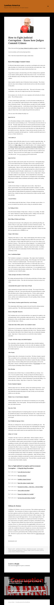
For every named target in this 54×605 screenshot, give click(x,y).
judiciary (42, 550)
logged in (17, 565)
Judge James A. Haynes (22, 550)
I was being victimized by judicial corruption (28, 48)
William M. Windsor (14, 506)
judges (29, 550)
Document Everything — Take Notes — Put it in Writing (30, 486)
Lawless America (12, 5)
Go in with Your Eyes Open (24, 472)
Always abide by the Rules (23, 490)
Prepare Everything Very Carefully (25, 494)
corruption (41, 549)
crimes (9, 550)
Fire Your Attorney (22, 475)
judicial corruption (35, 550)
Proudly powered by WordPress (23, 602)
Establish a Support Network (24, 479)
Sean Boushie (37, 363)
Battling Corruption (32, 549)
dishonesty (14, 550)
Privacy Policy (11, 602)
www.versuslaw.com (23, 154)
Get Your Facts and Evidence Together (26, 498)
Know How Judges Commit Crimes (25, 483)
